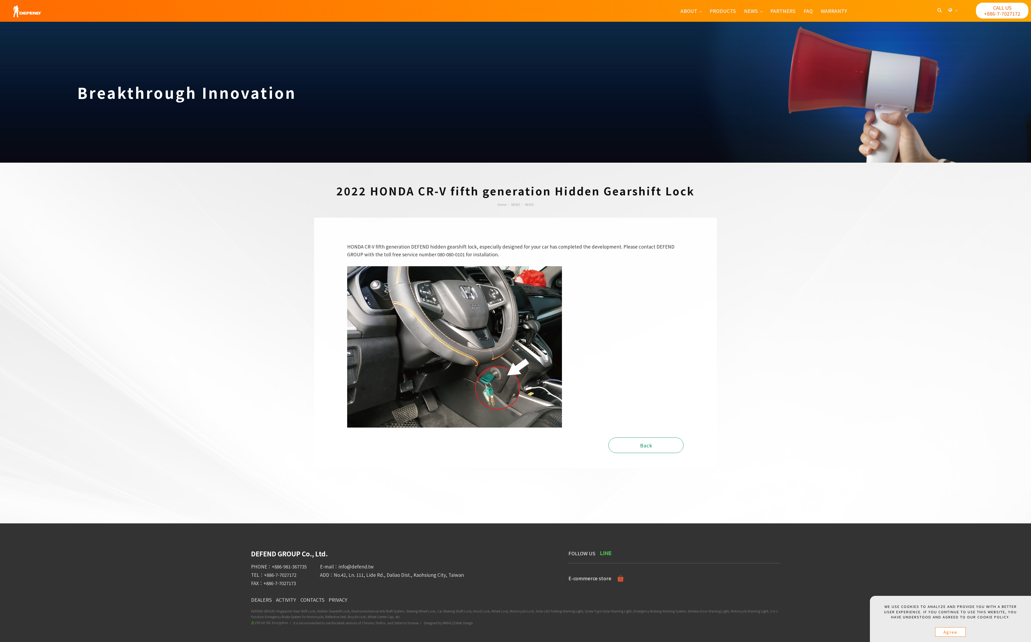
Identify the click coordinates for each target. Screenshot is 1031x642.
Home (502, 204)
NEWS (751, 10)
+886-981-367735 (289, 566)
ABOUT (689, 10)
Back (646, 445)
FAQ (808, 10)
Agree (950, 632)
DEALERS (261, 599)
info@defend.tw (356, 566)
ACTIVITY (286, 599)
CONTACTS (312, 599)
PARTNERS (783, 10)
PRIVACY (338, 599)
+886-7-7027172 (280, 574)
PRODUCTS (723, 10)
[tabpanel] (515, 92)
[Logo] (27, 10)
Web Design (464, 623)
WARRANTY (834, 10)
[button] (939, 11)
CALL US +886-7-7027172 (1002, 10)
